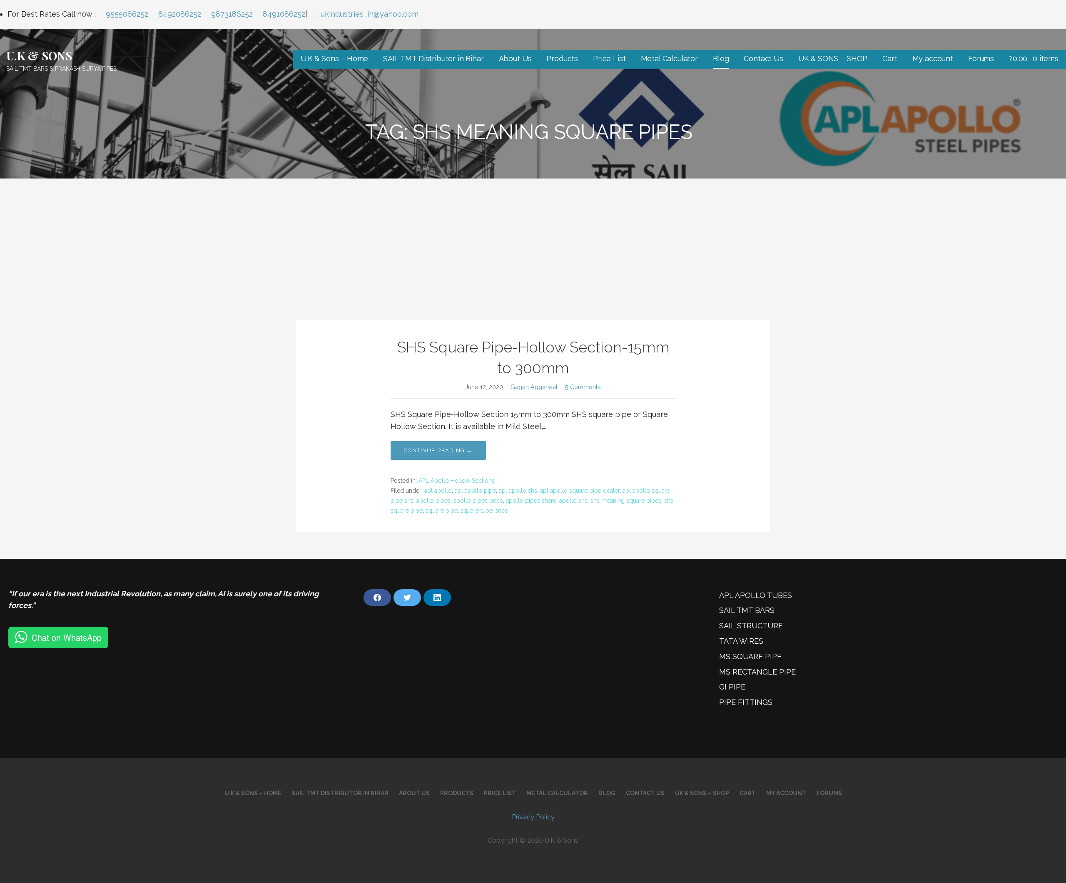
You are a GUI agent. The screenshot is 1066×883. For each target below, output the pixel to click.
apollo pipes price (478, 500)
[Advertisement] (533, 241)
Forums (981, 58)
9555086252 (127, 14)
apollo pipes (433, 500)
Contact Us (763, 58)
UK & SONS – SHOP (832, 58)
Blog (721, 58)
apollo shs (573, 500)
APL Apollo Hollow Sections (456, 480)
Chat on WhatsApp (67, 637)
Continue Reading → (438, 450)
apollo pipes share (531, 500)
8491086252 (284, 14)
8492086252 (179, 14)
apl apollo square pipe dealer (580, 490)
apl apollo (438, 490)
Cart (889, 58)
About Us (515, 58)
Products (562, 58)
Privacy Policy (533, 817)
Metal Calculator (669, 58)
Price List (609, 58)
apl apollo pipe (475, 490)
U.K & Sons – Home (334, 58)
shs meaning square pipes (625, 500)
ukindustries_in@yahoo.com (369, 14)
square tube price (484, 510)
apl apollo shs (518, 490)
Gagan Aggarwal (534, 386)
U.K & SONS (39, 55)
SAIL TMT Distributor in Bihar (433, 58)
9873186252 (232, 14)
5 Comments (583, 386)
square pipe (442, 510)
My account (932, 58)
